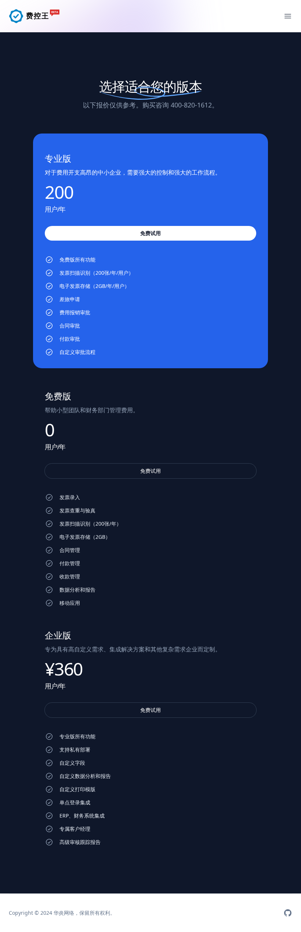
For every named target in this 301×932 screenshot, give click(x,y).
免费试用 (150, 470)
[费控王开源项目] (287, 913)
